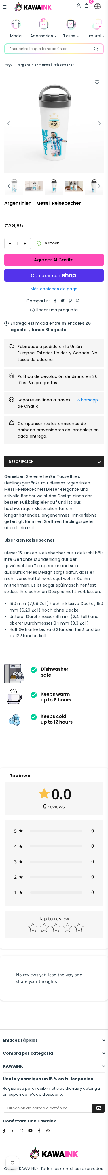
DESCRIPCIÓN (21, 461)
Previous (8, 123)
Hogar (9, 65)
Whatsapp (87, 400)
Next (99, 123)
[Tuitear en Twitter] (63, 301)
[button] (98, 6)
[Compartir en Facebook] (55, 301)
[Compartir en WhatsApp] (78, 301)
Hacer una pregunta (56, 310)
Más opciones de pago (54, 289)
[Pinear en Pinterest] (70, 301)
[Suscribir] (98, 1108)
